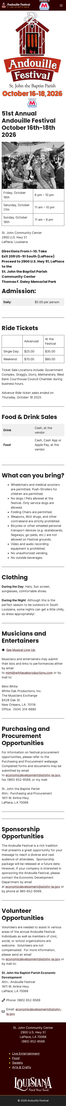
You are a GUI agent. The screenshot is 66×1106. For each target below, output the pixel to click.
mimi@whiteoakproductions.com (29, 672)
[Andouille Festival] (16, 5)
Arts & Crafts (21, 1067)
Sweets (17, 1062)
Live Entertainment (26, 1053)
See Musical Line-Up (20, 650)
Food (15, 1058)
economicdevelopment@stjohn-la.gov (33, 775)
